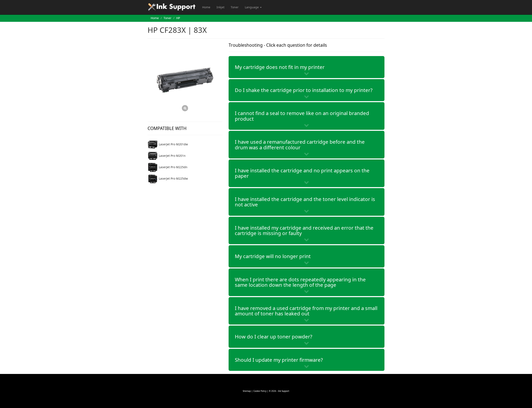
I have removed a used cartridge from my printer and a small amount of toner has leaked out (306, 311)
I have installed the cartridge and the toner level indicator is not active (305, 202)
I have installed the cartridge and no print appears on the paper (302, 173)
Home (206, 7)
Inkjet (220, 7)
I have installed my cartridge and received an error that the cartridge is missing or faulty (304, 230)
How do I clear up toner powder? (273, 336)
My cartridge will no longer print (273, 256)
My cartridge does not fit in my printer (280, 67)
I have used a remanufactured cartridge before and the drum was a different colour (300, 144)
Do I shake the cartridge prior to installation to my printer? (303, 90)
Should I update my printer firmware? (279, 359)
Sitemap (247, 391)
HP (178, 18)
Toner (235, 7)
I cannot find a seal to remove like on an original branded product (302, 116)
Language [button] (252, 7)
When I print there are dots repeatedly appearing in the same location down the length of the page (300, 282)
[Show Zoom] (185, 80)
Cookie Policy (259, 391)
